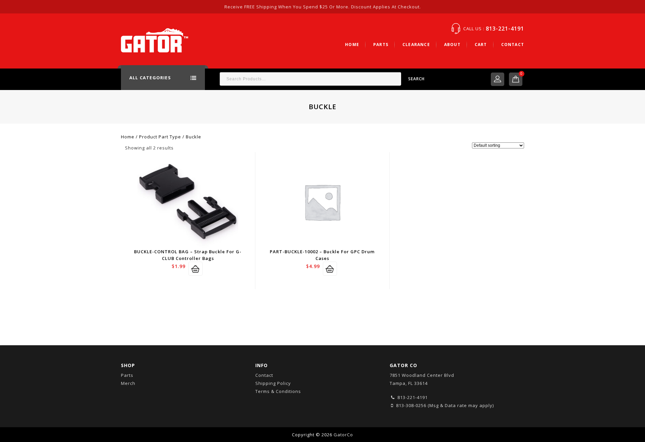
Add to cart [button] (195, 269)
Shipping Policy (273, 383)
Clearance (416, 44)
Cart (481, 44)
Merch (128, 383)
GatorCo (343, 435)
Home (352, 44)
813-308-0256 (410, 405)
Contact (512, 44)
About (452, 44)
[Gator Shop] (154, 40)
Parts (380, 44)
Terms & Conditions (278, 391)
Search (416, 79)
